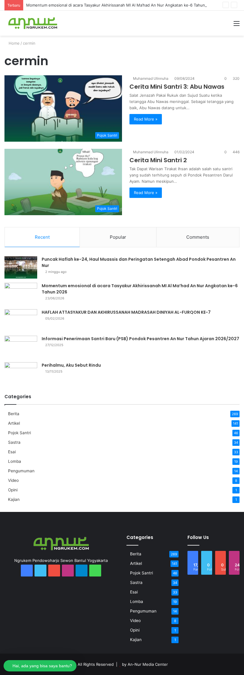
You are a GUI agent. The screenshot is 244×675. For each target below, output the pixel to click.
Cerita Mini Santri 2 (158, 160)
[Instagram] (68, 570)
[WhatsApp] (95, 570)
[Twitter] (40, 570)
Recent (42, 237)
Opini (13, 490)
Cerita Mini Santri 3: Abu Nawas (176, 86)
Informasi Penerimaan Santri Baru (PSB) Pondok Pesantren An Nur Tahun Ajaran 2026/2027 (140, 339)
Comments (197, 237)
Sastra (14, 442)
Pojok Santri (19, 432)
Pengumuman (21, 470)
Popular (118, 237)
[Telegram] (81, 570)
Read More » (145, 119)
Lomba (14, 461)
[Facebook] (27, 570)
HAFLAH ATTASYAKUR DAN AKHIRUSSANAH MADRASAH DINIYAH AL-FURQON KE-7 (126, 312)
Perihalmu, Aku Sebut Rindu (71, 365)
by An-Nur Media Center (145, 664)
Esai (12, 451)
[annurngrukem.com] (32, 23)
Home (13, 43)
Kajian (14, 499)
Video (13, 480)
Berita (13, 413)
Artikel (14, 423)
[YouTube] (54, 570)
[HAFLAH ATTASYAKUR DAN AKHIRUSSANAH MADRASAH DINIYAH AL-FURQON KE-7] (20, 320)
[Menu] (237, 25)
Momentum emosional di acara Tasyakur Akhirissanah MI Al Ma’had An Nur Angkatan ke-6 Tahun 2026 (121, 5)
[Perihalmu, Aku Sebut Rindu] (20, 373)
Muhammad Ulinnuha (150, 78)
